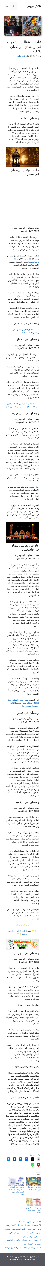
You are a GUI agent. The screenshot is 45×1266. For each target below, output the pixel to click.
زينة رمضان (31, 1229)
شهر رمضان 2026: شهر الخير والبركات (21, 1247)
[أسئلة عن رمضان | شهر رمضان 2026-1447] (34, 1181)
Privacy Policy (16, 1259)
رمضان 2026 (17, 1225)
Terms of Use (29, 1259)
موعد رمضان (28, 1236)
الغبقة (33, 752)
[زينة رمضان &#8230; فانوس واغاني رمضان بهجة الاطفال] (34, 1202)
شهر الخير (21, 1229)
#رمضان (34, 1225)
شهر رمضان (33, 1221)
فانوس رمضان (23, 1232)
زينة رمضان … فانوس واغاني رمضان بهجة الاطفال (33, 1210)
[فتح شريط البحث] (7, 6)
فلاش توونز (34, 6)
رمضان (27, 1225)
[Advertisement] (22, 201)
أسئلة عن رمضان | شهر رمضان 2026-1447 (34, 1189)
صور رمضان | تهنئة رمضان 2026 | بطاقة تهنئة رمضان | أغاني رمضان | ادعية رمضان (23, 703)
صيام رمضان (36, 1232)
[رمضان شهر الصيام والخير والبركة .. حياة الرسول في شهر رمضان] (16, 1181)
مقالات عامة (21, 1221)
